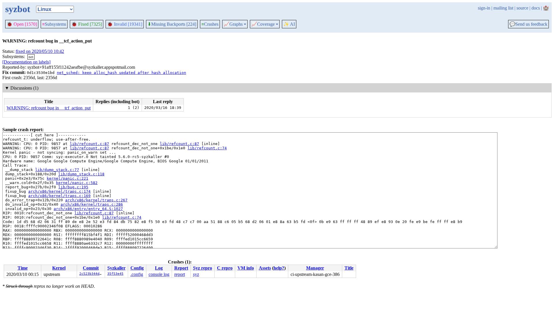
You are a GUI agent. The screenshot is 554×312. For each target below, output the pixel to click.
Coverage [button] (263, 24)
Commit (91, 267)
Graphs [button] (233, 24)
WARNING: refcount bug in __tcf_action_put (49, 107)
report (179, 274)
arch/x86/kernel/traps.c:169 (59, 196)
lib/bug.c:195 (73, 187)
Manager (315, 267)
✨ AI (289, 24)
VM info (245, 267)
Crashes (209, 24)
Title (349, 267)
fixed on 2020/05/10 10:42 (40, 51)
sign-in (484, 7)
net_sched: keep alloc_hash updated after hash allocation (121, 72)
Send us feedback (528, 24)
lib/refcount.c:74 (207, 148)
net (31, 57)
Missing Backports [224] (171, 24)
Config (137, 267)
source (522, 7)
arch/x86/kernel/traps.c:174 (59, 191)
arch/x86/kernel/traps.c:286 (92, 204)
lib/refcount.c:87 (89, 144)
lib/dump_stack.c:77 (57, 170)
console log (159, 274)
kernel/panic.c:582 (77, 183)
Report (181, 267)
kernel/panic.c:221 (67, 178)
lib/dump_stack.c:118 (81, 174)
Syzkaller (116, 267)
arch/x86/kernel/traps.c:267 (96, 200)
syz (196, 274)
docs (535, 7)
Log (159, 267)
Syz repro (202, 267)
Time (23, 267)
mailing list (503, 7)
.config (136, 274)
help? (279, 267)
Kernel (58, 267)
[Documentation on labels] (26, 62)
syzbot (17, 9)
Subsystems (54, 24)
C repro (225, 267)
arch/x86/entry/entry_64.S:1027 (88, 209)
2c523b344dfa (91, 274)
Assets (265, 267)
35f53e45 (115, 274)
